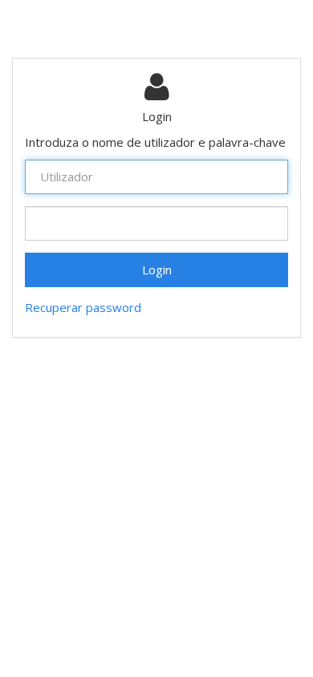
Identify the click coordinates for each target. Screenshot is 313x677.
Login (157, 269)
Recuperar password (83, 307)
